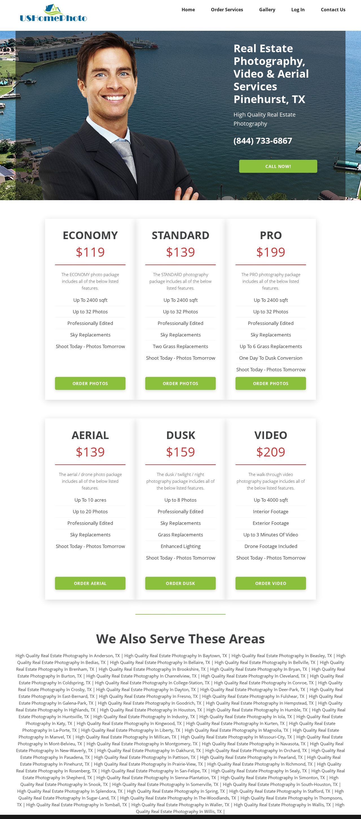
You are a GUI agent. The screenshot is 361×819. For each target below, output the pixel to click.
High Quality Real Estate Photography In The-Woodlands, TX (178, 798)
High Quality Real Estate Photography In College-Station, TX (152, 682)
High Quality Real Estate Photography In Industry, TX (144, 716)
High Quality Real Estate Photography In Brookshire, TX (152, 669)
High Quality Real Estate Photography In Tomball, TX (76, 804)
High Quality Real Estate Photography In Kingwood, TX (129, 723)
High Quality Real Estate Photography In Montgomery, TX (142, 743)
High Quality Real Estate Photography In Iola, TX (245, 716)
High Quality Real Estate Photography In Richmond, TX (259, 764)
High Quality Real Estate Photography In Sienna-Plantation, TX (156, 777)
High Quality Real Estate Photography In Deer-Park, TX (252, 689)
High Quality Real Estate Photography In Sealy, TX (259, 771)
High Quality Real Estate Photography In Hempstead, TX (260, 703)
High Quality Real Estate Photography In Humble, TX (256, 710)
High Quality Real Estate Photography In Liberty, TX (130, 730)
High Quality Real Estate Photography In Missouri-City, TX (236, 737)
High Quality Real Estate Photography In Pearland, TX (251, 757)
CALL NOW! (278, 166)
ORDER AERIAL (90, 583)
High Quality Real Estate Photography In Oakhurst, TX (149, 750)
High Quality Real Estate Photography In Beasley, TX (282, 655)
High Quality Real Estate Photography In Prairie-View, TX (148, 764)
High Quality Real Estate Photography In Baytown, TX (175, 655)
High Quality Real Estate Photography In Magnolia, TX (236, 730)
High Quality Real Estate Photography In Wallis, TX (282, 804)
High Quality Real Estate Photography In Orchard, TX (256, 750)
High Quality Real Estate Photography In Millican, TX (126, 737)
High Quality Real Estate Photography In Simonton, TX (273, 777)
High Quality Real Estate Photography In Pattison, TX (144, 757)
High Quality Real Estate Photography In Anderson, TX (68, 655)
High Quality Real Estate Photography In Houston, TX (151, 710)
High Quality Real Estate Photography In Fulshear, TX (253, 696)
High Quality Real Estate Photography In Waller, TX (180, 804)
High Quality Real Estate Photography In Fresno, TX (148, 696)
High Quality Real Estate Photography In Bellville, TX (265, 662)
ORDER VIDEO (271, 583)
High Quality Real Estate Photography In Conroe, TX (264, 682)
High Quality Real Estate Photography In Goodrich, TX (149, 703)
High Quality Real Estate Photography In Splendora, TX (69, 791)
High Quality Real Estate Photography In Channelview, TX (141, 676)
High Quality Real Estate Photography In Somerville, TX (165, 784)
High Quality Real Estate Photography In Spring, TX (176, 791)
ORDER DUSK (180, 583)
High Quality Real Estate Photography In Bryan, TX (258, 669)
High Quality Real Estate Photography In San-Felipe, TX (154, 771)
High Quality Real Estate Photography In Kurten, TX (235, 723)
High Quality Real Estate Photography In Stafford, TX (279, 791)
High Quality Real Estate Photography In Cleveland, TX (253, 676)
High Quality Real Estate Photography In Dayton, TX (146, 689)
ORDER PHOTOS (90, 383)
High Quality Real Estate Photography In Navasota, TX (253, 743)
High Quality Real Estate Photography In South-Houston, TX (280, 784)
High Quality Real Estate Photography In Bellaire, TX (160, 662)
